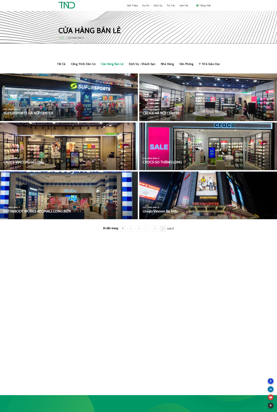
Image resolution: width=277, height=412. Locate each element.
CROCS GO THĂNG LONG (162, 162)
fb (271, 381)
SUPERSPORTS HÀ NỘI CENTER (28, 113)
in (271, 389)
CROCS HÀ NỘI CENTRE (161, 113)
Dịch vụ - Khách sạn (142, 64)
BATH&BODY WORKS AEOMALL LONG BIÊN (37, 211)
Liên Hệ (183, 5)
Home (61, 38)
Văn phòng (186, 64)
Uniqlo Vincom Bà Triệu (160, 211)
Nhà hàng (167, 64)
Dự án (145, 5)
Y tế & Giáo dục (209, 64)
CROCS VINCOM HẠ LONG (23, 162)
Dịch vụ (158, 5)
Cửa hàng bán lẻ (112, 64)
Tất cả (61, 64)
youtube (271, 397)
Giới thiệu (132, 5)
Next (163, 228)
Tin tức (171, 5)
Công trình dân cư (83, 64)
